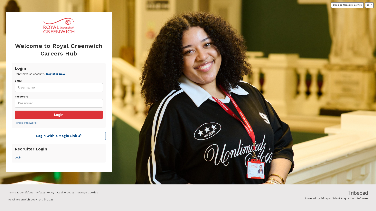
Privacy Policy (45, 192)
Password (21, 96)
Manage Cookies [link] (87, 192)
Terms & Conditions (20, 192)
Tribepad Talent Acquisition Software (344, 198)
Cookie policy (65, 192)
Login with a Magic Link (57, 136)
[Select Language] (369, 5)
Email (18, 80)
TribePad (358, 194)
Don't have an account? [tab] (40, 74)
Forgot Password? (26, 122)
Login (58, 115)
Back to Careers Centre (347, 5)
